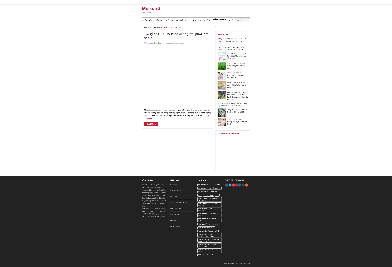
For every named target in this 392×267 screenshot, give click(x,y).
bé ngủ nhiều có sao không (209, 185)
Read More (151, 124)
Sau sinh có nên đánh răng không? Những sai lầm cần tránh (237, 121)
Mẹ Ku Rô (231, 263)
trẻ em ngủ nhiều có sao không (208, 204)
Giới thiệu (147, 20)
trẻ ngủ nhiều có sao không (206, 209)
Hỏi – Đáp (173, 197)
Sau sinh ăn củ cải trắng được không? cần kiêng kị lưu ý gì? (236, 85)
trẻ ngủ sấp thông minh (208, 224)
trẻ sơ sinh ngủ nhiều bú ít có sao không (208, 240)
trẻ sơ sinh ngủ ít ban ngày (207, 250)
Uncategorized (175, 226)
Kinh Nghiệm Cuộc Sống (200, 20)
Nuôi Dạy (169, 20)
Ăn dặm (210, 255)
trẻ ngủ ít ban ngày (206, 227)
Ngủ (200, 195)
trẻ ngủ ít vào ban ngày (208, 231)
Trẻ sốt (201, 255)
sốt (217, 195)
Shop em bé (208, 195)
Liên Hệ (230, 20)
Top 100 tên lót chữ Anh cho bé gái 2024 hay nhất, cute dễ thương (237, 56)
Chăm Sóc (159, 20)
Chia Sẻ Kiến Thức (176, 191)
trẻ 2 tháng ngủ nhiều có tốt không (208, 199)
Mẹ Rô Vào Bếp (182, 20)
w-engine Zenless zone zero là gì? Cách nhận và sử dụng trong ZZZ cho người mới (232, 41)
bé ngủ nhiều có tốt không (209, 188)
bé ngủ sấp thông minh (207, 192)
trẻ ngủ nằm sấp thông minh (207, 219)
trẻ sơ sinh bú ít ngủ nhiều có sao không (207, 235)
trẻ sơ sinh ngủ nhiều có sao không (208, 245)
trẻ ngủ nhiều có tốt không (207, 214)
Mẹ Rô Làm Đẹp (175, 208)
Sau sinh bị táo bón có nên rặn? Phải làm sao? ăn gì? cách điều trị (236, 75)
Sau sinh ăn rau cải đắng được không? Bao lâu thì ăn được (237, 65)
